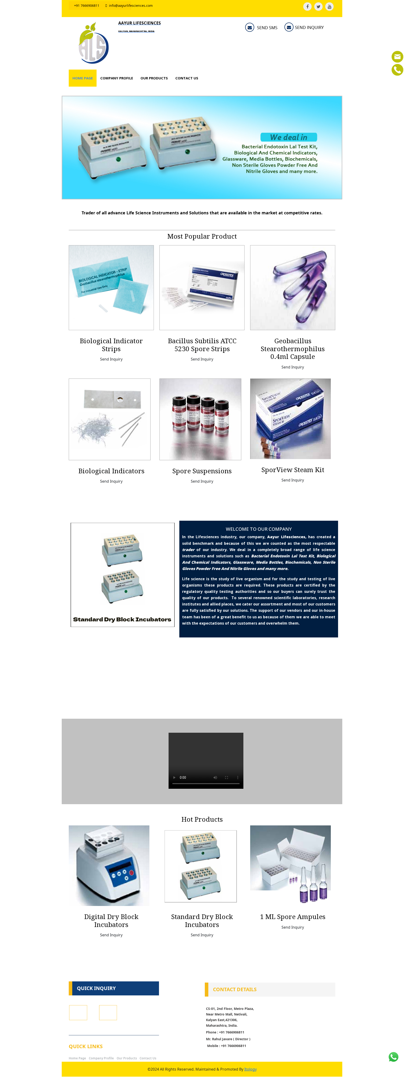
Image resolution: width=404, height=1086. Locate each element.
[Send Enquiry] (109, 1016)
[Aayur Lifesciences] (92, 42)
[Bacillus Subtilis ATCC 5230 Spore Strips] (202, 287)
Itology (250, 1069)
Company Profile (101, 1058)
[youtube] (329, 6)
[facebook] (307, 6)
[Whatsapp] (393, 1056)
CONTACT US (186, 78)
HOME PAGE (82, 78)
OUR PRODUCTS (154, 78)
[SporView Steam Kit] (290, 418)
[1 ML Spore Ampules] (290, 865)
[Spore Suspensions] (200, 419)
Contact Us (148, 1058)
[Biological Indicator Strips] (111, 287)
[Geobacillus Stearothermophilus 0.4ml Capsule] (292, 287)
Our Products (127, 1058)
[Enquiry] (397, 56)
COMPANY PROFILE (116, 78)
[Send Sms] (263, 27)
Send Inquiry (111, 359)
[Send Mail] (305, 27)
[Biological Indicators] (110, 419)
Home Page (77, 1058)
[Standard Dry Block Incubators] (199, 865)
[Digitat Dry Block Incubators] (109, 865)
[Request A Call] (397, 69)
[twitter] (318, 6)
